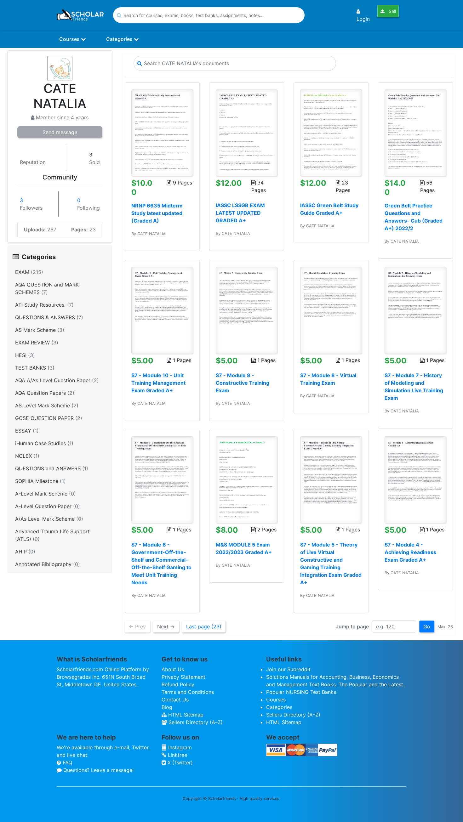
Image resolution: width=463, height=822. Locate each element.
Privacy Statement (183, 677)
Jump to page (352, 626)
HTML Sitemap (185, 714)
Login (363, 19)
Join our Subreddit (288, 669)
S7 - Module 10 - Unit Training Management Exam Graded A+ (158, 383)
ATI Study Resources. (44, 305)
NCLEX (27, 456)
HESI (25, 355)
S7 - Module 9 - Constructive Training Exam (242, 383)
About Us (173, 669)
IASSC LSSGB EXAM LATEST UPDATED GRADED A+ (240, 213)
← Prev (137, 626)
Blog (167, 707)
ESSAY (27, 431)
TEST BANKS (34, 368)
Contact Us (175, 699)
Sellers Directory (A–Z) (195, 722)
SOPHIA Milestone (40, 481)
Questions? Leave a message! (98, 770)
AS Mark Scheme (39, 330)
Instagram (179, 747)
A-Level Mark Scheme (45, 493)
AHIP (25, 551)
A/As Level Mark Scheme (49, 519)
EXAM (29, 272)
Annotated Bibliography (47, 564)
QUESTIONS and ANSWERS (51, 468)
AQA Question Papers (44, 393)
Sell (391, 11)
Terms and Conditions (188, 692)
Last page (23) (203, 626)
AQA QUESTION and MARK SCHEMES (47, 288)
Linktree (176, 755)
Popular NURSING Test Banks (301, 692)
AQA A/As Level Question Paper (57, 380)
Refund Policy (178, 684)
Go (426, 626)
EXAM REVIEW (36, 342)
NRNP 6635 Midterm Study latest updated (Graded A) (157, 213)
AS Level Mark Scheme (46, 405)
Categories (120, 39)
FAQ (66, 762)
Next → (166, 626)
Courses (70, 39)
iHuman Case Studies (44, 443)
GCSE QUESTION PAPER (48, 418)
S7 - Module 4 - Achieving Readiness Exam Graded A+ (410, 552)
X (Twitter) (179, 762)
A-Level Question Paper (47, 506)
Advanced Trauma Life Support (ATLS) (52, 535)
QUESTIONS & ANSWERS (49, 317)
